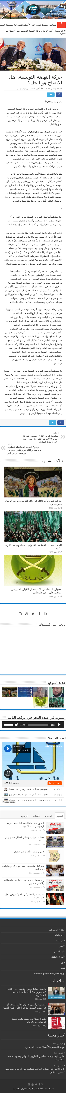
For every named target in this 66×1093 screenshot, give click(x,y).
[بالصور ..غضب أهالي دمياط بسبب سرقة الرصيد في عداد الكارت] (55, 828)
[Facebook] (39, 614)
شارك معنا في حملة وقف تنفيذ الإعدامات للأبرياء (29, 1020)
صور (63, 962)
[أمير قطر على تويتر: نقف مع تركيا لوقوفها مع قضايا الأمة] (55, 870)
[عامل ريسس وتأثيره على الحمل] (55, 856)
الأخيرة (48, 816)
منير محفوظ (50, 101)
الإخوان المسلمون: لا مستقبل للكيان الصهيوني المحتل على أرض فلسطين (36, 591)
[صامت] (16, 725)
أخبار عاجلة (48, 30)
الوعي (19, 88)
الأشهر (60, 816)
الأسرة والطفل (58, 957)
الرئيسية (59, 30)
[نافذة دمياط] (33, 10)
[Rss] (46, 614)
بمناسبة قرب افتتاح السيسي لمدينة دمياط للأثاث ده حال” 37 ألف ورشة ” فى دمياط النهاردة (41, 437)
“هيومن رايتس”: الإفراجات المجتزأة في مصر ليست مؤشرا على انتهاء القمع (24, 1006)
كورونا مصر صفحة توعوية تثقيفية (49, 973)
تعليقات (36, 816)
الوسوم (24, 816)
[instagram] (20, 614)
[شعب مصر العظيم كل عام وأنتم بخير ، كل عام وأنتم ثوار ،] (55, 899)
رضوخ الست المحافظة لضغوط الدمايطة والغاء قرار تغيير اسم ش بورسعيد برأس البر (24, 448)
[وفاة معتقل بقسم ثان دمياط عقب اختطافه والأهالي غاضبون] (55, 885)
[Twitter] (33, 614)
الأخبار (62, 946)
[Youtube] (27, 614)
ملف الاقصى (59, 951)
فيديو (62, 967)
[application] (33, 724)
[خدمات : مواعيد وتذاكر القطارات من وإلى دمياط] (55, 842)
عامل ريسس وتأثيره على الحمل (29, 851)
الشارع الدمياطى (57, 929)
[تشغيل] (59, 725)
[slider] (9, 724)
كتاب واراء (60, 940)
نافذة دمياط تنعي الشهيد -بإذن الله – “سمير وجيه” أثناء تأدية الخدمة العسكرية (26, 992)
